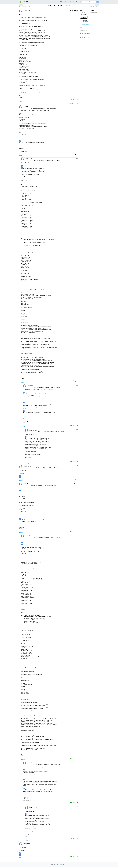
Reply (21, 101)
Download (84, 17)
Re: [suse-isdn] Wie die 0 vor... (25, 6)
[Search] (97, 2)
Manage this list (64, 1)
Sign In (72, 1)
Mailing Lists (25, 1)
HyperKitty (58, 864)
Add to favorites (85, 24)
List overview (83, 14)
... (19, 113)
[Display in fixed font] (76, 100)
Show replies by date (73, 103)
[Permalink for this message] (77, 100)
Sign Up (79, 1)
